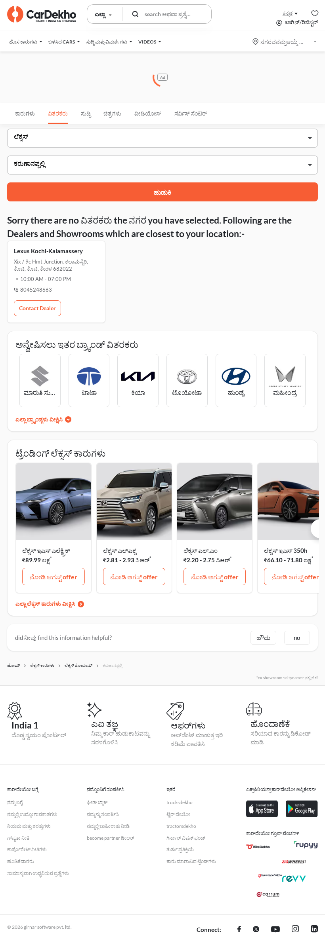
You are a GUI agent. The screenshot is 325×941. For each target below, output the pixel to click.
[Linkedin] (314, 930)
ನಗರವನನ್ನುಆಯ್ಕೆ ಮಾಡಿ (285, 41)
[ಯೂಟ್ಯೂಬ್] (275, 930)
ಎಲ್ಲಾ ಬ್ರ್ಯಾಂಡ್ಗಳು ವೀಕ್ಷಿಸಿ (39, 419)
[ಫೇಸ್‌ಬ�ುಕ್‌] (239, 930)
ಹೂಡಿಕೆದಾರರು (20, 861)
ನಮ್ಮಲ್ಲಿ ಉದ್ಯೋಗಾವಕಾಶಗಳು (32, 814)
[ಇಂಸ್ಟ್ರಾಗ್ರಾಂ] (295, 930)
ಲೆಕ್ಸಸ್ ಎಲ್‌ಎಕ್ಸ (119, 550)
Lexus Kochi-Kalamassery (48, 250)
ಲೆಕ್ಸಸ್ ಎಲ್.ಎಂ (201, 550)
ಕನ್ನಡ (287, 13)
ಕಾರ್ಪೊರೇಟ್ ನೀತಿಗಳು (27, 849)
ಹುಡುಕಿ (162, 192)
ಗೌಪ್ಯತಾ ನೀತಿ (18, 838)
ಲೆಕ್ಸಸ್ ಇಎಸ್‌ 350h (286, 550)
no (297, 637)
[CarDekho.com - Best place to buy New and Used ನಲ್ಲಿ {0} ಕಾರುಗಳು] (41, 14)
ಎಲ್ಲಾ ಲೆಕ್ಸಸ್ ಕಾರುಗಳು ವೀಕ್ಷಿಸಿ (45, 603)
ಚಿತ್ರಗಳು (112, 113)
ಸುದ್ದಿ (85, 113)
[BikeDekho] (258, 847)
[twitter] (256, 930)
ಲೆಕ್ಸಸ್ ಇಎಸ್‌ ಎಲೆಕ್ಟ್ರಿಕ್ (46, 550)
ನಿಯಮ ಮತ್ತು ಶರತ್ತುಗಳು (29, 826)
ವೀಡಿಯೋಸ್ (147, 113)
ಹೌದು (263, 637)
